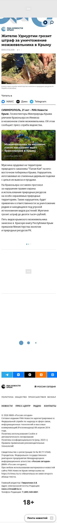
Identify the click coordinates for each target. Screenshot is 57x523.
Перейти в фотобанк (8, 88)
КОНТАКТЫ (50, 406)
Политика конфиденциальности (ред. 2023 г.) (24, 440)
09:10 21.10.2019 (7, 50)
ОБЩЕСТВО (21, 397)
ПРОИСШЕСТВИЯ (37, 397)
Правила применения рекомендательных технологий (22, 445)
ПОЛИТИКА (7, 397)
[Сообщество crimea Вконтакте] (18, 375)
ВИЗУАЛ (51, 397)
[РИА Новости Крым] (12, 29)
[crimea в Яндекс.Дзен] (29, 375)
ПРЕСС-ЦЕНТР (22, 406)
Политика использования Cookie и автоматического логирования (19, 435)
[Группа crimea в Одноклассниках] (41, 375)
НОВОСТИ (7, 406)
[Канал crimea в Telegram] (7, 375)
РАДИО (37, 406)
